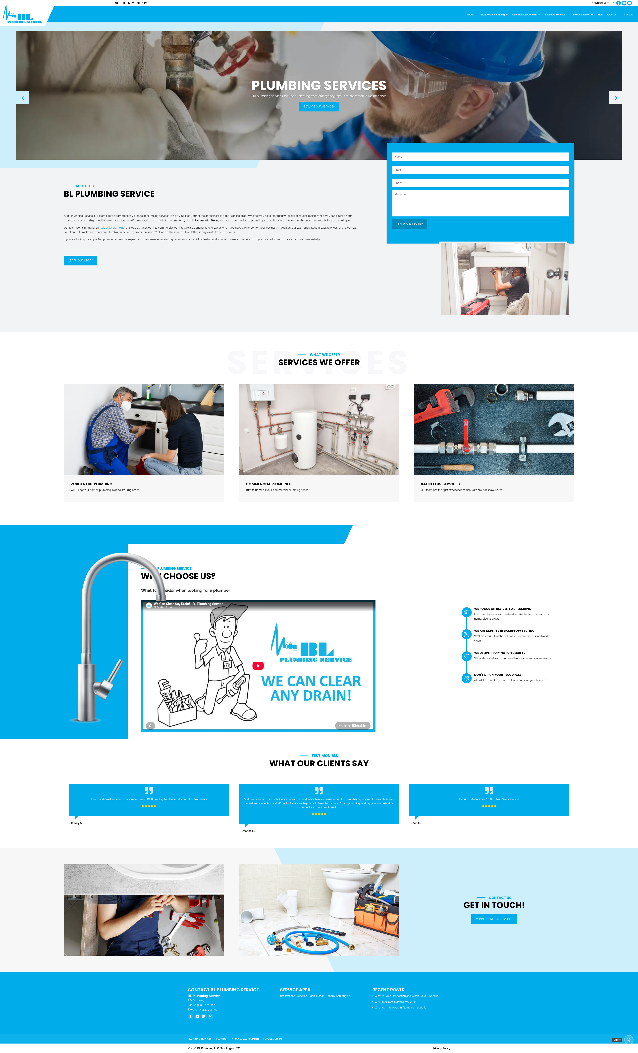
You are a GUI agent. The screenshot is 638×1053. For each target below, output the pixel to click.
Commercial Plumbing (524, 14)
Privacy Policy (441, 1048)
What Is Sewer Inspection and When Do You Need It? (407, 996)
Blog (600, 14)
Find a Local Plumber (245, 1038)
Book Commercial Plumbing (319, 106)
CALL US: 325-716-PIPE (131, 3)
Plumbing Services (200, 1038)
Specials (611, 14)
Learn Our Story (80, 260)
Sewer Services (581, 14)
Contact (628, 14)
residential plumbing (112, 227)
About (470, 14)
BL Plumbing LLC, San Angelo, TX (218, 1048)
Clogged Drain (272, 1038)
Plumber (221, 1038)
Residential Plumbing (493, 14)
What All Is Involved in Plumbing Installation (401, 1007)
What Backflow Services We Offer (395, 1001)
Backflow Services (555, 14)
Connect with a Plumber (494, 919)
